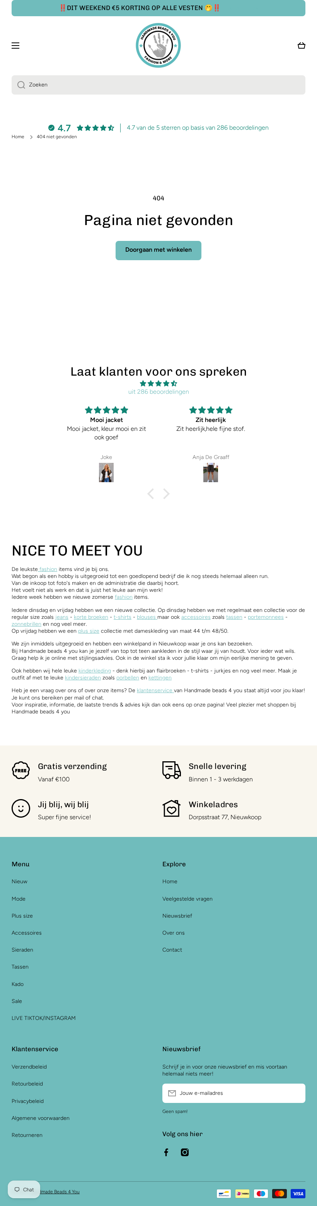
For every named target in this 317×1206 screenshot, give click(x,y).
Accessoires (27, 933)
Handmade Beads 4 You (55, 1191)
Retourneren (27, 1135)
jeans (61, 617)
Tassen (20, 967)
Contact (172, 950)
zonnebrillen (26, 624)
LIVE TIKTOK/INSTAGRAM (44, 1018)
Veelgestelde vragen (187, 899)
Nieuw (19, 881)
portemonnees (266, 617)
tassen (234, 617)
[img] (158, 383)
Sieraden (22, 950)
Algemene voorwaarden (41, 1118)
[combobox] (158, 85)
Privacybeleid (28, 1101)
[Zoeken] (18, 85)
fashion (47, 569)
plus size (88, 631)
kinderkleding (94, 670)
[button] (152, 493)
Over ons (173, 933)
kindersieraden (83, 677)
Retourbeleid (27, 1084)
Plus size (22, 916)
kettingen (160, 677)
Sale (17, 1001)
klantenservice (154, 690)
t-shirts (122, 617)
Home (18, 136)
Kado (18, 984)
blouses (147, 617)
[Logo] (158, 45)
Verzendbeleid (29, 1067)
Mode (19, 899)
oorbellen (127, 677)
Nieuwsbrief (177, 916)
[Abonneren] (295, 1093)
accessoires (196, 617)
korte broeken (91, 617)
